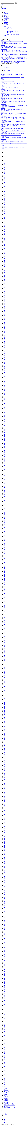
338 (4, 605)
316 (4, 575)
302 (4, 556)
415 (4, 709)
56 (4, 225)
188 (4, 403)
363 (4, 638)
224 (4, 451)
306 (4, 562)
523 (4, 854)
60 (4, 230)
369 (4, 647)
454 (4, 761)
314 (4, 572)
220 (4, 446)
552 (4, 893)
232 (4, 462)
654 (4, 1031)
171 (4, 380)
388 (4, 672)
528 (4, 861)
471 (4, 784)
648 (4, 1023)
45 (4, 210)
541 (4, 878)
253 (4, 490)
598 (4, 955)
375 (4, 655)
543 (4, 881)
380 (4, 661)
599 (4, 956)
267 (4, 509)
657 (4, 1035)
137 (4, 334)
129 (4, 323)
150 (4, 351)
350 (4, 621)
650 (4, 1025)
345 (4, 614)
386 (4, 669)
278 (4, 524)
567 (4, 913)
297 (4, 549)
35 (4, 196)
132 (4, 327)
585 (4, 938)
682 (4, 1068)
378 (4, 659)
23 (4, 180)
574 (4, 923)
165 (4, 372)
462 (4, 772)
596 (4, 952)
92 (4, 273)
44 (4, 209)
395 (4, 682)
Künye (5, 1114)
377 (4, 657)
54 (4, 222)
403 (4, 692)
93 (4, 275)
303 (4, 558)
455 (4, 762)
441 (4, 744)
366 (4, 642)
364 (4, 640)
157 (4, 361)
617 (4, 981)
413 (4, 706)
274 (4, 519)
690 (4, 1079)
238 (4, 470)
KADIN (6, 19)
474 (4, 788)
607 (4, 967)
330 (4, 594)
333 (4, 598)
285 (4, 533)
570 (4, 917)
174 (4, 384)
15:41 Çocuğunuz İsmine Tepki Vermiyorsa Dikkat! (13, 57)
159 (4, 364)
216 (4, 440)
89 (4, 269)
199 (4, 417)
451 (4, 757)
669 (4, 1051)
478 (4, 793)
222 (4, 448)
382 (4, 664)
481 (4, 797)
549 (4, 889)
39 (4, 202)
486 (4, 804)
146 (4, 346)
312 (4, 570)
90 (4, 271)
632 (4, 1001)
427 (4, 725)
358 (4, 632)
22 (4, 179)
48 (4, 214)
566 (4, 912)
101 (4, 285)
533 (4, 868)
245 (4, 479)
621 (4, 986)
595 (4, 951)
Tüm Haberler (7, 70)
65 (4, 237)
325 (4, 587)
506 (4, 831)
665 (4, 1045)
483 (4, 800)
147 (4, 347)
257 (4, 496)
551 (4, 892)
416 (4, 710)
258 (4, 497)
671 (4, 1054)
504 (4, 828)
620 (4, 985)
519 (4, 849)
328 (4, 591)
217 (4, 442)
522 (4, 853)
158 (4, 362)
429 (4, 727)
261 (4, 501)
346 (4, 616)
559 (4, 903)
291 (4, 541)
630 (4, 998)
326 (4, 589)
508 (4, 834)
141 (4, 339)
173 (4, 382)
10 (4, 163)
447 (4, 752)
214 (4, 438)
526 (4, 858)
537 (4, 873)
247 (4, 482)
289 (4, 539)
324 (4, 586)
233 (4, 463)
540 (4, 877)
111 (4, 299)
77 (4, 253)
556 (4, 899)
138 (4, 335)
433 (4, 733)
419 (4, 714)
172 (4, 381)
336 (4, 602)
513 (4, 841)
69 (4, 242)
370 (4, 648)
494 (4, 815)
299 (4, 552)
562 (4, 907)
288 (4, 537)
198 (4, 416)
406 (4, 696)
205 (4, 426)
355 (4, 628)
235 (4, 466)
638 (4, 1009)
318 (4, 578)
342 (4, 610)
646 (4, 1020)
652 (4, 1028)
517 (4, 846)
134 (4, 330)
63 (4, 234)
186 (4, 400)
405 (4, 695)
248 (4, 483)
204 (4, 424)
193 (4, 409)
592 (4, 947)
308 (4, 564)
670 (4, 1052)
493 (4, 814)
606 (4, 966)
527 (4, 859)
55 (4, 223)
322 (4, 583)
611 (4, 973)
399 (4, 687)
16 (4, 171)
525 (4, 857)
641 (4, 1013)
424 (4, 721)
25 (4, 183)
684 (4, 1071)
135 (4, 331)
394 (4, 680)
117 (4, 307)
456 (4, 764)
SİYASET (6, 15)
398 (4, 686)
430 (4, 729)
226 (4, 454)
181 (4, 393)
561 (4, 905)
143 (4, 342)
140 (4, 338)
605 (4, 965)
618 (4, 982)
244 (4, 478)
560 (4, 904)
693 (4, 1083)
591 (4, 946)
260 (4, 500)
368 (4, 645)
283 (4, 531)
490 (4, 810)
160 (4, 365)
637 (4, 1008)
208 (4, 430)
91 (4, 272)
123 (4, 315)
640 (4, 1012)
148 (4, 349)
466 (4, 777)
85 (4, 264)
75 (4, 250)
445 (4, 749)
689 (4, 1078)
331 (4, 595)
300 (4, 554)
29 (4, 188)
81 (4, 258)
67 (4, 240)
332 (4, 597)
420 (4, 715)
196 (4, 413)
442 (4, 745)
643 (4, 1016)
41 (4, 205)
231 (4, 461)
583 (4, 935)
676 (4, 1060)
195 (4, 412)
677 (4, 1062)
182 (4, 395)
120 (4, 311)
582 (4, 934)
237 (4, 469)
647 (4, 1021)
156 (4, 359)
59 (4, 229)
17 (4, 172)
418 (4, 713)
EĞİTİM (6, 23)
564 (4, 909)
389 (4, 673)
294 (4, 545)
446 (4, 750)
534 (4, 869)
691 (4, 1080)
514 (4, 842)
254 (4, 492)
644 (4, 1017)
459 (4, 768)
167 (4, 374)
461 (4, 771)
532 (4, 866)
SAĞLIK (6, 22)
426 (4, 723)
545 (4, 884)
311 (4, 568)
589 (4, 943)
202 (4, 421)
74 (4, 249)
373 (4, 652)
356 (4, 629)
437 (4, 738)
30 (4, 190)
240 (4, 473)
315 (4, 574)
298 (4, 551)
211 (4, 434)
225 (4, 452)
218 (4, 443)
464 (4, 775)
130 (4, 324)
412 (4, 704)
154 (4, 357)
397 (4, 684)
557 (4, 900)
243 (4, 477)
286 (4, 535)
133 (4, 328)
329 (4, 593)
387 (4, 671)
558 (4, 901)
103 (4, 288)
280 (4, 527)
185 (4, 399)
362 (4, 637)
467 (4, 779)
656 (4, 1033)
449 (4, 754)
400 (4, 688)
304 (4, 559)
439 (4, 741)
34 (4, 195)
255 (4, 493)
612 (4, 974)
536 (4, 872)
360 (4, 634)
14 (4, 168)
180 (4, 392)
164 (4, 370)
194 (4, 411)
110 (4, 297)
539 (4, 876)
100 (4, 284)
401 (4, 690)
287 (4, 536)
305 (4, 560)
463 (4, 773)
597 (4, 954)
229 (4, 458)
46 (4, 211)
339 (4, 606)
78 (4, 254)
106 (4, 292)
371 (4, 649)
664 (4, 1044)
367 (4, 644)
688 (4, 1076)
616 (4, 979)
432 (4, 731)
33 (4, 194)
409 (4, 700)
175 (4, 385)
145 (4, 345)
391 (4, 676)
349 (4, 620)
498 (4, 820)
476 (4, 791)
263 (4, 504)
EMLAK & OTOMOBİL (13, 34)
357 (4, 630)
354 (4, 626)
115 (4, 304)
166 (4, 373)
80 (4, 257)
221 (4, 447)
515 (4, 843)
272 (4, 516)
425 (4, 722)
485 (4, 803)
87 (4, 266)
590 (4, 944)
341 (4, 609)
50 (4, 217)
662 (4, 1041)
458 (4, 766)
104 (4, 289)
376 (4, 656)
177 (4, 388)
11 (4, 164)
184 (4, 397)
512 (4, 839)
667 (4, 1048)
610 (4, 971)
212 (4, 435)
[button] (5, 26)
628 (4, 996)
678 (4, 1063)
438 (4, 740)
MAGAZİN (9, 28)
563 (4, 908)
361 (4, 636)
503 (4, 827)
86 (4, 265)
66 (4, 238)
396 (4, 683)
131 (4, 326)
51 (4, 218)
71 (4, 245)
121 (4, 312)
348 (4, 618)
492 (4, 812)
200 (4, 419)
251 (4, 488)
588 (4, 942)
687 (4, 1075)
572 (4, 920)
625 (4, 992)
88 (4, 268)
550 (4, 890)
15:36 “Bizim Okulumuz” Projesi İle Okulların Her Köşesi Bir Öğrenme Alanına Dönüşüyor (13, 61)
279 (4, 525)
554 (4, 896)
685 (4, 1072)
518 (4, 847)
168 (4, 376)
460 (4, 769)
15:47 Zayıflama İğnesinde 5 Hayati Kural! (11, 50)
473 (4, 787)
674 (4, 1058)
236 (4, 467)
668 (4, 1049)
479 (4, 795)
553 (4, 894)
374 (4, 653)
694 (4, 1084)
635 (4, 1005)
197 (4, 415)
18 (4, 174)
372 (4, 651)
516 (4, 845)
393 (4, 679)
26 (4, 184)
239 (4, 471)
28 (4, 187)
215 (4, 439)
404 (4, 694)
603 (4, 962)
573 (4, 921)
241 (4, 474)
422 (4, 718)
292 (4, 543)
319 (4, 579)
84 (4, 262)
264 (4, 505)
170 (4, 378)
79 (4, 256)
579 (4, 930)
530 (4, 863)
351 (4, 622)
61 (4, 231)
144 (4, 343)
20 (4, 176)
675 (4, 1059)
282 (4, 529)
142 (4, 341)
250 (4, 486)
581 (4, 932)
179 (4, 390)
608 (4, 969)
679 (4, 1064)
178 (4, 389)
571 (4, 919)
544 (4, 882)
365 (4, 641)
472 (4, 785)
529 (4, 862)
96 (4, 279)
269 (4, 512)
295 (4, 547)
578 (4, 928)
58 (4, 227)
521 (4, 851)
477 (4, 792)
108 (4, 295)
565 (4, 911)
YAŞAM (6, 24)
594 (4, 950)
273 (4, 517)
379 (4, 660)
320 (4, 580)
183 (4, 396)
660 (4, 1039)
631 (4, 1000)
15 (4, 169)
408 (4, 699)
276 (4, 521)
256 (4, 494)
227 (4, 455)
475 (4, 789)
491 (4, 811)
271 (4, 514)
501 (4, 824)
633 (4, 1002)
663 (4, 1043)
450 (4, 756)
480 (4, 796)
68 (4, 241)
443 (4, 746)
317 (4, 576)
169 (4, 377)
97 (4, 280)
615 (4, 978)
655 (4, 1032)
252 (4, 489)
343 (4, 611)
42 (4, 206)
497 (4, 819)
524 (4, 855)
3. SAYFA (6, 18)
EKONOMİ (6, 16)
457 (4, 765)
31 (4, 191)
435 (4, 735)
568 (4, 915)
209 (4, 431)
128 (4, 322)
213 (4, 436)
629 (4, 997)
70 (4, 244)
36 (4, 198)
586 (4, 939)
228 (4, 457)
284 (4, 532)
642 (4, 1014)
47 (4, 213)
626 (4, 993)
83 (4, 261)
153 (4, 355)
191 (4, 407)
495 (4, 816)
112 (4, 300)
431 (4, 730)
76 (4, 252)
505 (4, 830)
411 (4, 703)
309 (4, 566)
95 (4, 277)
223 (4, 450)
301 (4, 555)
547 (4, 886)
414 (4, 707)
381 (4, 663)
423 (4, 719)
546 (4, 885)
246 (4, 481)
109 (4, 296)
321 (4, 582)
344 (4, 613)
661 (4, 1040)
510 (4, 837)
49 (4, 215)
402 (4, 691)
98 (4, 281)
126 (4, 319)
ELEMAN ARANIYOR (12, 31)
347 (4, 617)
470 (4, 783)
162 (4, 368)
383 (4, 665)
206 (4, 427)
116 (4, 306)
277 (4, 523)
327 (4, 590)
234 (4, 465)
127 (4, 320)
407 (4, 698)
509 (4, 835)
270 (4, 513)
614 (4, 977)
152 (4, 354)
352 (4, 624)
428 (4, 726)
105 (4, 291)
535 (4, 870)
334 (4, 599)
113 (4, 302)
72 (4, 246)
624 (4, 990)
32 (4, 192)
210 (4, 432)
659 (4, 1037)
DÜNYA (9, 27)
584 (4, 936)
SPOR (5, 20)
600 (4, 958)
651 (4, 1027)
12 (4, 165)
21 (4, 178)
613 (4, 975)
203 (4, 423)
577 (4, 927)
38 (4, 200)
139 (4, 337)
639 (4, 1010)
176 (4, 386)
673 (4, 1056)
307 (4, 563)
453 (4, 760)
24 (4, 182)
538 (4, 874)
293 (4, 544)
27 (4, 186)
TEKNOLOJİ (10, 32)
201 (4, 420)
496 (4, 818)
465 (4, 776)
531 (4, 865)
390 (4, 675)
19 (4, 175)
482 (4, 799)
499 (4, 822)
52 (4, 219)
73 (4, 248)
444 (4, 748)
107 (4, 293)
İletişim (5, 1112)
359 (4, 633)
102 (4, 287)
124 (4, 316)
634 (4, 1004)
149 (4, 350)
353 (4, 625)
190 (4, 405)
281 (4, 528)
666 (4, 1047)
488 (4, 807)
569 (4, 916)
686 (4, 1074)
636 (4, 1006)
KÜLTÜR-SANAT (11, 30)
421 (4, 717)
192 (4, 408)
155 (4, 358)
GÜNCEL (6, 14)
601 (4, 959)
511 (4, 838)
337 (4, 603)
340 (4, 607)
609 (4, 970)
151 (4, 353)
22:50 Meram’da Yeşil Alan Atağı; (9, 46)
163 (4, 369)
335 (4, 601)
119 (4, 310)
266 (4, 508)
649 (4, 1024)
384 (4, 667)
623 (4, 989)
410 (4, 702)
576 (4, 925)
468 (4, 780)
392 (4, 678)
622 (4, 987)
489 (4, 808)
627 (4, 994)
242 (4, 475)
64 (4, 236)
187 (4, 401)
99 (4, 283)
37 (4, 199)
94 (4, 276)
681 (4, 1067)
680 (4, 1066)
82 (4, 260)
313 (4, 571)
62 (4, 233)
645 (4, 1018)
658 (4, 1036)
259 (4, 498)
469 (4, 781)
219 (4, 444)
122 (4, 314)
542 (4, 880)
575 (4, 924)
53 (4, 221)
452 (4, 758)
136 (4, 333)
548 (4, 888)
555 (4, 897)
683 (4, 1070)
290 (4, 540)
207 (4, 428)
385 (4, 668)
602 (4, 961)
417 (4, 711)
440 (4, 742)
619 (4, 983)
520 (4, 850)
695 (4, 1086)
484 (4, 801)
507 (4, 832)
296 (4, 548)
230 (4, 459)
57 (4, 226)
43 (4, 207)
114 (4, 303)
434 (4, 734)
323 (4, 585)
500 (4, 823)
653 (4, 1029)
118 (4, 308)
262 (4, 502)
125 (4, 318)
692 (4, 1082)
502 (4, 826)
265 (4, 506)
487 (4, 806)
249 (4, 485)
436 (4, 737)
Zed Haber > (7, 67)
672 (4, 1055)
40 (4, 203)
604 (4, 963)
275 (4, 520)
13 (4, 167)
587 (4, 940)
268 (4, 510)
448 (4, 753)
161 (4, 366)
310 (4, 567)
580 (4, 931)
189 (4, 404)
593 (4, 948)
